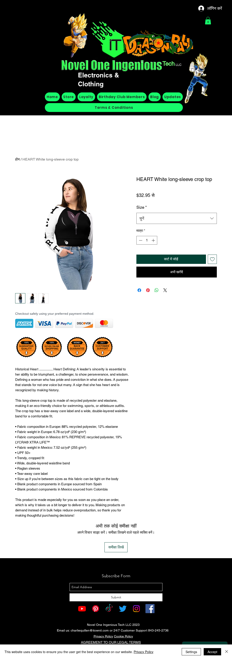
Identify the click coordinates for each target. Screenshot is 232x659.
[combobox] (176, 218)
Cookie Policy (123, 636)
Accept (212, 651)
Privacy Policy (103, 636)
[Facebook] (150, 608)
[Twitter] (122, 608)
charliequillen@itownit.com (90, 630)
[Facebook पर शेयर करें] (139, 290)
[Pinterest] (95, 608)
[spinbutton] (147, 240)
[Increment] (154, 240)
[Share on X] (165, 290)
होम (17, 159)
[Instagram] (136, 608)
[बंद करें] (226, 651)
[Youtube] (82, 608)
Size (141, 207)
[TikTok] (109, 608)
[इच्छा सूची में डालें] (212, 259)
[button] (208, 20)
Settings (191, 651)
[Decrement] (140, 240)
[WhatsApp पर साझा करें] (156, 290)
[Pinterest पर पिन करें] (148, 290)
